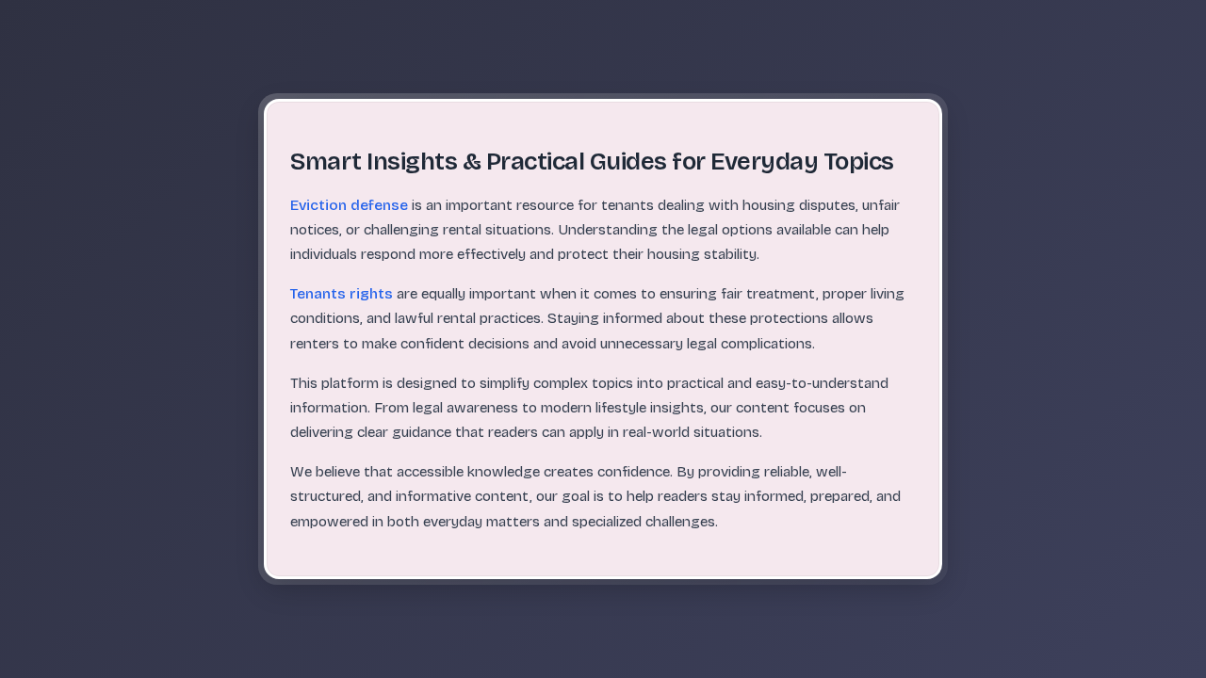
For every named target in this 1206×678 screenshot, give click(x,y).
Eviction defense (349, 205)
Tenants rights (341, 293)
